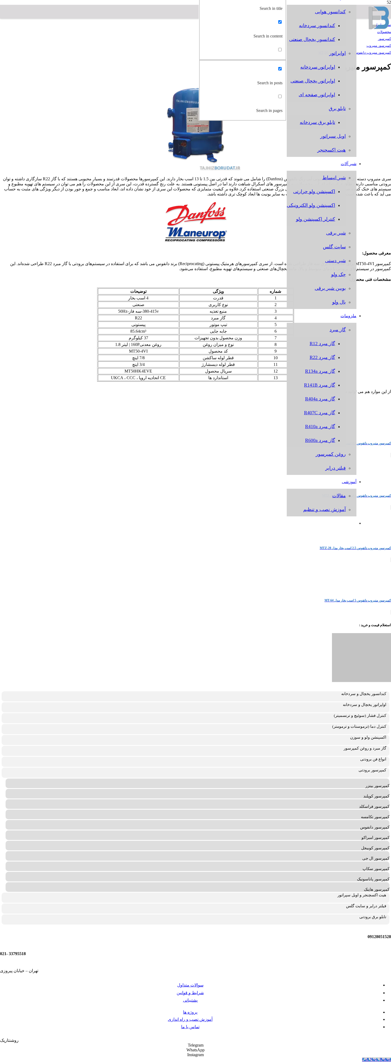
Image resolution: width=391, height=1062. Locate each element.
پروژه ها (190, 1012)
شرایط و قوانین (190, 992)
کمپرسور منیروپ (379, 46)
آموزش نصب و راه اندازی (190, 1019)
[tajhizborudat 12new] (379, 28)
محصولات (384, 32)
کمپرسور (384, 39)
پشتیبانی (190, 1000)
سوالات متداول (190, 985)
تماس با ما (190, 1027)
